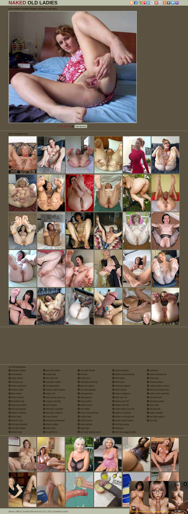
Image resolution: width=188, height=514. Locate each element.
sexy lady (154, 378)
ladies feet (85, 378)
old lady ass (17, 382)
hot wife (153, 420)
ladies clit (50, 393)
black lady (16, 416)
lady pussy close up (55, 397)
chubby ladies (52, 386)
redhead (119, 428)
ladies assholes (19, 386)
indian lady (85, 416)
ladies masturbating (124, 374)
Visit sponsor (80, 126)
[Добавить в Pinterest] (156, 2)
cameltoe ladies (53, 382)
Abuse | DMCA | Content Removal (23, 511)
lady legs (84, 428)
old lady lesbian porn (90, 432)
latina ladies (86, 424)
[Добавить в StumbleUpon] (164, 2)
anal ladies (16, 374)
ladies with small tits (159, 393)
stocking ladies (156, 401)
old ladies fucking (88, 382)
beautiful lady (17, 401)
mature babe (17, 389)
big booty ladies (19, 405)
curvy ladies (51, 416)
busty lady (50, 374)
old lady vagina (156, 416)
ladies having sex (158, 374)
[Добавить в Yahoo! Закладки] (177, 2)
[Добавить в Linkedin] (148, 2)
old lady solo (155, 397)
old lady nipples (122, 386)
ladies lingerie (122, 370)
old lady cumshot (53, 413)
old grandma (86, 393)
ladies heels (86, 405)
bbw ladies (16, 393)
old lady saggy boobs (125, 432)
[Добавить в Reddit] (160, 2)
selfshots (153, 370)
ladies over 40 (122, 401)
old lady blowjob (19, 424)
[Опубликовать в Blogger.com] (131, 2)
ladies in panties (123, 413)
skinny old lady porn (159, 389)
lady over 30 (121, 397)
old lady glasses (88, 389)
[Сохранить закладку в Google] (139, 2)
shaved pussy (156, 382)
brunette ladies (52, 370)
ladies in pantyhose (124, 416)
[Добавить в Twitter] (173, 2)
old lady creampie (54, 409)
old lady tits (155, 409)
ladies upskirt (156, 413)
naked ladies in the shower (162, 386)
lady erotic (50, 428)
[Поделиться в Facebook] (135, 2)
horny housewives (89, 413)
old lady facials (87, 370)
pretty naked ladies (124, 420)
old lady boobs (18, 428)
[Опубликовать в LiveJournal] (152, 2)
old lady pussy (122, 424)
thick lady (154, 405)
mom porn (120, 382)
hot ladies (85, 409)
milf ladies (120, 378)
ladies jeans (86, 420)
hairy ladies (86, 401)
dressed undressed (55, 420)
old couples (51, 405)
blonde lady (17, 420)
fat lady (83, 374)
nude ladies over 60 (124, 409)
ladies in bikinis (18, 413)
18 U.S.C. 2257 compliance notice (53, 511)
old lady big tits (18, 409)
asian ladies (17, 378)
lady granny (86, 397)
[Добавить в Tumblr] (168, 2)
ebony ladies (51, 424)
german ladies (87, 386)
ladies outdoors (122, 393)
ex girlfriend (51, 432)
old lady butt (51, 378)
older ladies (120, 389)
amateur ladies (18, 370)
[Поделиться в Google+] (144, 2)
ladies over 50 (122, 405)
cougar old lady (53, 401)
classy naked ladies (55, 389)
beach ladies (17, 397)
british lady (16, 432)
